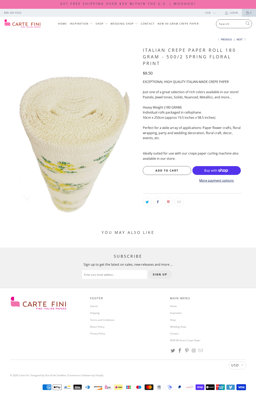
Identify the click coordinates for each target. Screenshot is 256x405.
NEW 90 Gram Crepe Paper (178, 23)
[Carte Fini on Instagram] (194, 350)
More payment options (216, 180)
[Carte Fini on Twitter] (173, 350)
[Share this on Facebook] (157, 202)
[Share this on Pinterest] (168, 202)
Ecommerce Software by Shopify (85, 375)
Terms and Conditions (102, 320)
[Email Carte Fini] (201, 350)
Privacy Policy (97, 333)
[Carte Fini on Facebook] (180, 350)
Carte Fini (24, 375)
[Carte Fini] (22, 24)
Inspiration (80, 23)
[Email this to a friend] (179, 202)
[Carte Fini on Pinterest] (187, 350)
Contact (148, 23)
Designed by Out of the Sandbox (48, 375)
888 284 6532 (13, 12)
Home (62, 23)
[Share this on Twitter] (147, 202)
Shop (100, 23)
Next (240, 39)
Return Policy (97, 326)
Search (94, 306)
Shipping (95, 313)
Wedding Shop (123, 23)
